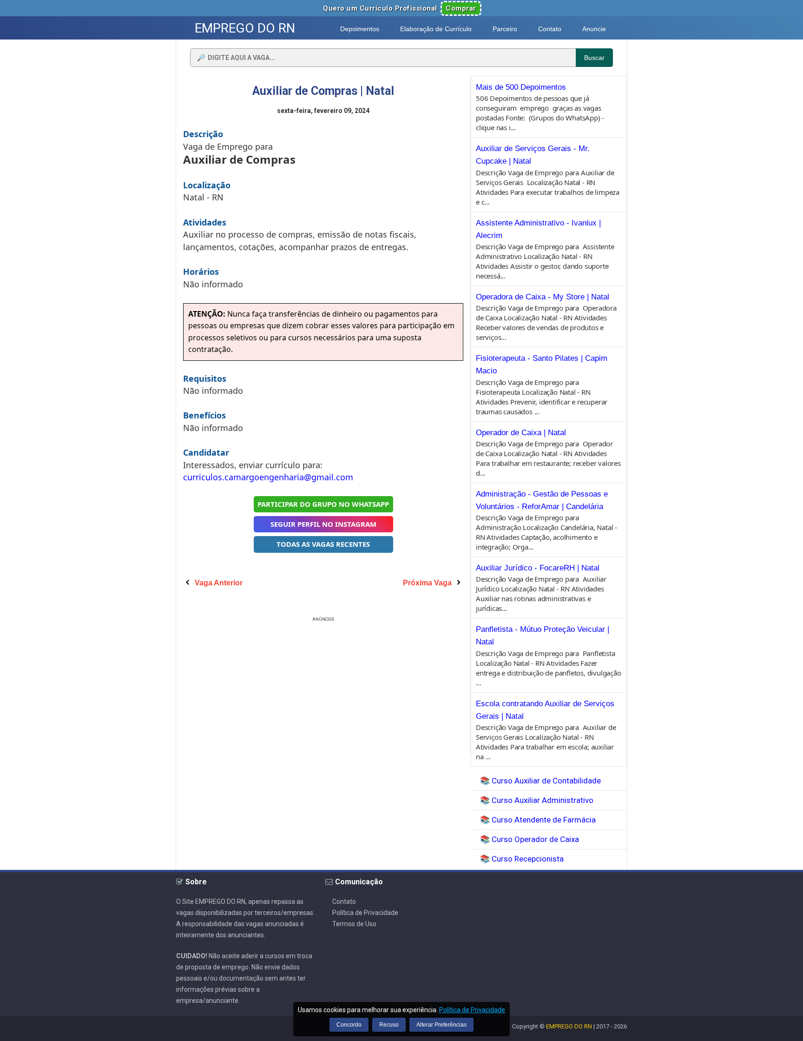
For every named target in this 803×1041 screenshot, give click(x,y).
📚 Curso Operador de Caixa (529, 839)
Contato (344, 901)
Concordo (349, 1024)
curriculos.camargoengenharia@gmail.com (268, 477)
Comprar (461, 8)
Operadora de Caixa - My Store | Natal (542, 296)
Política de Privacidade (365, 912)
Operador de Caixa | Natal (521, 432)
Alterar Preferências (441, 1024)
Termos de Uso (354, 924)
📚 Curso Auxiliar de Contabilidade (540, 780)
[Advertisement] (323, 689)
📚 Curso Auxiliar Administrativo (536, 800)
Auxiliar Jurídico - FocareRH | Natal (537, 568)
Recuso (389, 1024)
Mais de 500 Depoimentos (521, 87)
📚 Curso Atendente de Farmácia (538, 819)
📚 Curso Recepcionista (522, 858)
